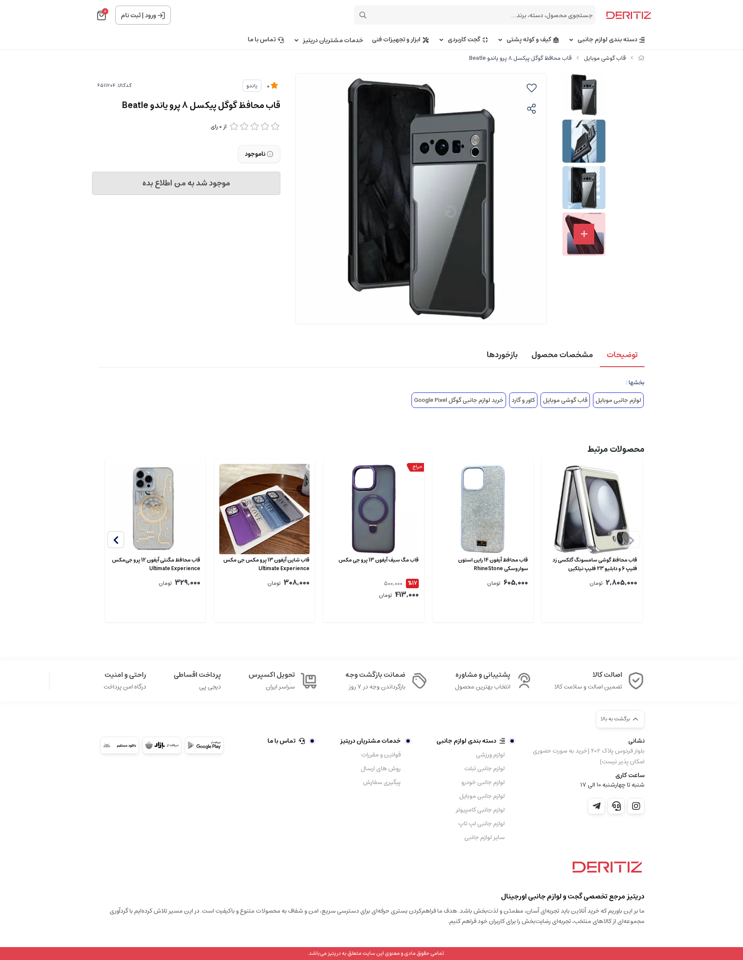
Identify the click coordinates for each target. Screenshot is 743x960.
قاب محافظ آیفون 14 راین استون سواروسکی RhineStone (493, 564)
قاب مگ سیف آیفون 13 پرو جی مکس (378, 560)
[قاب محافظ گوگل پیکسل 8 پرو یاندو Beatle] (605, 870)
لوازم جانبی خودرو (483, 782)
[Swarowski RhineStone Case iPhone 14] (483, 509)
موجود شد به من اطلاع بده (186, 183)
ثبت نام (131, 15)
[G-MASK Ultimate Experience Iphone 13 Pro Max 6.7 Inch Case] (264, 509)
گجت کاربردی (464, 39)
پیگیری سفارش (382, 782)
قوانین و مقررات (381, 754)
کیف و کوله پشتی (529, 39)
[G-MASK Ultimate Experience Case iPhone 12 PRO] (155, 509)
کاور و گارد (523, 400)
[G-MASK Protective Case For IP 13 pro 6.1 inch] (374, 509)
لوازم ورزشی (490, 754)
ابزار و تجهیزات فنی (396, 39)
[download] (119, 745)
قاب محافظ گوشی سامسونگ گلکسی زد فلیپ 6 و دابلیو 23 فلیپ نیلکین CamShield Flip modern (595, 564)
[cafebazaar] (161, 745)
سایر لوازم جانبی (484, 837)
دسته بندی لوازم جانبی (607, 39)
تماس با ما (262, 39)
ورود (150, 15)
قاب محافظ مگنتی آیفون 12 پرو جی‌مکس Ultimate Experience (156, 564)
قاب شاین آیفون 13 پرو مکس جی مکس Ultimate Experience (266, 564)
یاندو (252, 85)
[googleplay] (204, 745)
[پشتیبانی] (616, 806)
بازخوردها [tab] (502, 355)
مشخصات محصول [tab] (562, 355)
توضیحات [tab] (622, 355)
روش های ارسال (381, 768)
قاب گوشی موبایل (605, 58)
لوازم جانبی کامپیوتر (480, 810)
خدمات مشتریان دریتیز (333, 40)
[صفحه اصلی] (641, 58)
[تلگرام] (596, 806)
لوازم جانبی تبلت (484, 768)
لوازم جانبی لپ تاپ (481, 823)
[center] (363, 15)
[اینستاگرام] (636, 806)
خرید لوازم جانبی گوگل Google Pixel (459, 400)
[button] (115, 539)
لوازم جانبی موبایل (618, 400)
